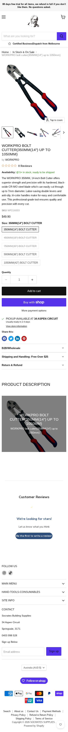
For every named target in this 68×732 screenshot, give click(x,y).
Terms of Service (43, 718)
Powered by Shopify (34, 725)
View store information (16, 326)
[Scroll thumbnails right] (63, 132)
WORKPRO (12, 159)
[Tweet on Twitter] (11, 338)
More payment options (34, 310)
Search (6, 711)
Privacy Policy (18, 715)
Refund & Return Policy (41, 715)
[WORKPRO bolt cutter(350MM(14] (7, 132)
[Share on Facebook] (4, 338)
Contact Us (33, 711)
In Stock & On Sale (23, 52)
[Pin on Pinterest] (24, 338)
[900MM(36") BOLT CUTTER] (21, 258)
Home (5, 52)
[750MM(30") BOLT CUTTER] (21, 249)
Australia (32, 667)
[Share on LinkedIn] (17, 338)
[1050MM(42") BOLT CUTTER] (21, 266)
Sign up (54, 651)
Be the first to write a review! (34, 536)
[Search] (61, 36)
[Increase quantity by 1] (32, 279)
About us (18, 711)
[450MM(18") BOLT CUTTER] (21, 241)
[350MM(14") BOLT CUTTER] (21, 233)
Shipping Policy (23, 718)
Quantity (6, 272)
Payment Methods (51, 711)
